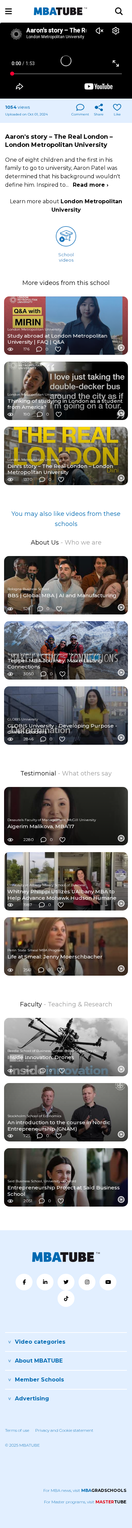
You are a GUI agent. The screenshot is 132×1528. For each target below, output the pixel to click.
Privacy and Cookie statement (64, 1430)
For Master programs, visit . (85, 1501)
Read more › (90, 185)
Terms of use (17, 1430)
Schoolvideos (66, 257)
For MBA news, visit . (85, 1490)
